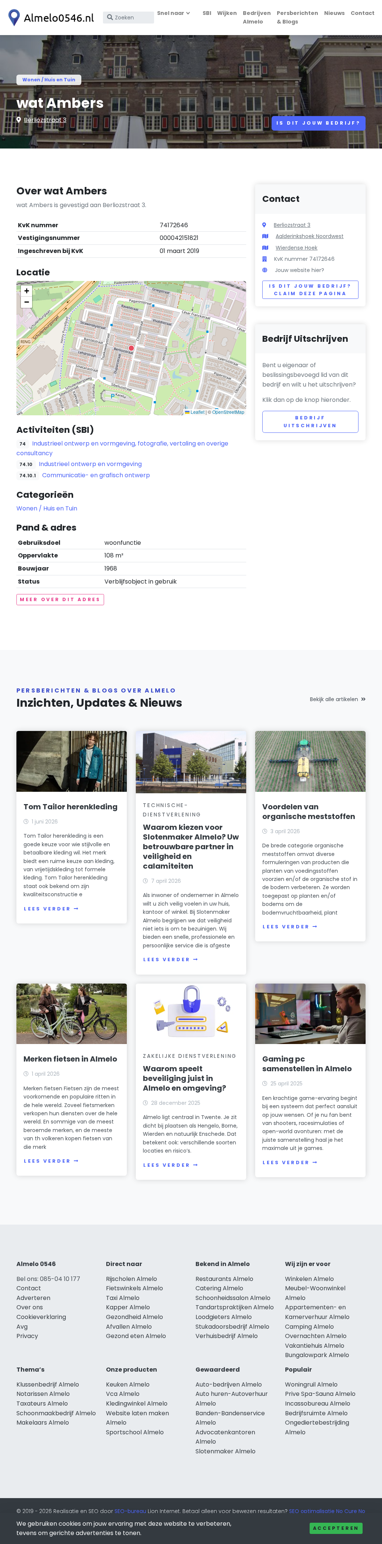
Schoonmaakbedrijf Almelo (56, 1413)
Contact (363, 13)
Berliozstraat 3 (45, 120)
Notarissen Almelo (43, 1394)
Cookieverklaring (41, 1317)
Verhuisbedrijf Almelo (226, 1336)
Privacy (27, 1336)
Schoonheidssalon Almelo (232, 1298)
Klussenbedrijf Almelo (47, 1384)
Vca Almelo (123, 1394)
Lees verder (47, 909)
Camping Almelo (309, 1326)
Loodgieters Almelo (223, 1317)
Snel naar (170, 13)
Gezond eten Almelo (136, 1336)
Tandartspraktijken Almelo (234, 1307)
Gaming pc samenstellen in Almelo (307, 1064)
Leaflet (197, 412)
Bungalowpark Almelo (317, 1355)
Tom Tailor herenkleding (71, 806)
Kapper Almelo (128, 1307)
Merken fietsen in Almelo (70, 1059)
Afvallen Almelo (129, 1326)
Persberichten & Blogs (297, 17)
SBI (207, 13)
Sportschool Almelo (135, 1432)
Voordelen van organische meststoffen (308, 811)
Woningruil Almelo (311, 1384)
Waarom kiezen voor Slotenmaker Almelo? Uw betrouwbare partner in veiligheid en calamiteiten (191, 846)
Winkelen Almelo (309, 1279)
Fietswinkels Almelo (134, 1288)
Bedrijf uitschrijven (310, 421)
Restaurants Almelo (224, 1279)
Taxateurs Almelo (42, 1403)
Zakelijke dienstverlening (190, 1056)
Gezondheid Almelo (134, 1317)
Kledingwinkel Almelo (136, 1403)
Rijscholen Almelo (131, 1279)
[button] (131, 348)
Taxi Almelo (123, 1298)
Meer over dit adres (60, 599)
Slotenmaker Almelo (225, 1451)
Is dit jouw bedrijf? (318, 123)
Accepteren (336, 1528)
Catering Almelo (219, 1288)
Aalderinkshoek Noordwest (310, 236)
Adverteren (33, 1298)
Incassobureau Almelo (317, 1403)
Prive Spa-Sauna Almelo (320, 1394)
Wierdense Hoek (296, 247)
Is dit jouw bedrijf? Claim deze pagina (310, 290)
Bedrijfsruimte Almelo (316, 1413)
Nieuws (334, 13)
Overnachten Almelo (316, 1336)
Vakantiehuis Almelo (314, 1345)
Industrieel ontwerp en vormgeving (90, 464)
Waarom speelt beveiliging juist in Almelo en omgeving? (184, 1078)
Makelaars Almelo (42, 1422)
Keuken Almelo (128, 1384)
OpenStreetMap (228, 412)
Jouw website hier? (299, 270)
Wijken (227, 13)
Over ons (29, 1307)
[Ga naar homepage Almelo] (49, 17)
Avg (22, 1326)
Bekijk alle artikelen (334, 699)
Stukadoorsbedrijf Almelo (232, 1326)
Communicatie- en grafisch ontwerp (96, 475)
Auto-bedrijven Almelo (228, 1384)
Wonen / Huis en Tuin (48, 79)
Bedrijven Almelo (257, 17)
